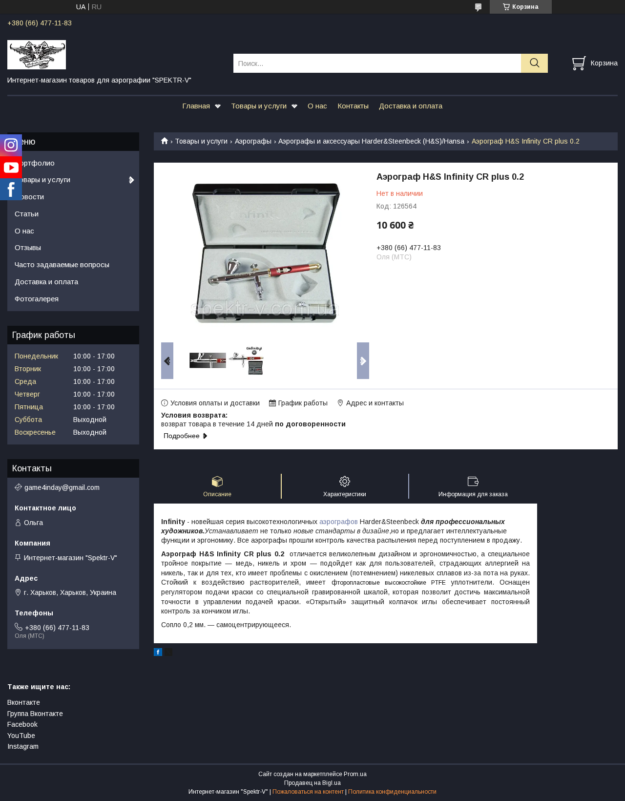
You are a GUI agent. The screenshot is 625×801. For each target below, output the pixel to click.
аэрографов (338, 522)
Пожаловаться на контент (308, 791)
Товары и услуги (259, 106)
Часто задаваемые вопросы (62, 264)
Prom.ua (355, 774)
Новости (29, 196)
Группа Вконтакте (35, 713)
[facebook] (158, 653)
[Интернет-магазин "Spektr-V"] (114, 54)
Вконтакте (23, 702)
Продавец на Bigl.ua (312, 783)
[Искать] (534, 63)
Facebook (22, 724)
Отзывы (28, 247)
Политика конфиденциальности (392, 791)
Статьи (27, 214)
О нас (317, 106)
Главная (196, 106)
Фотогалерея (37, 299)
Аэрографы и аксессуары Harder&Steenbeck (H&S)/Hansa (371, 141)
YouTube (21, 735)
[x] (168, 653)
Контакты (353, 106)
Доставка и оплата (410, 106)
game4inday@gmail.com (62, 487)
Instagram (23, 746)
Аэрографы (253, 141)
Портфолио (35, 163)
